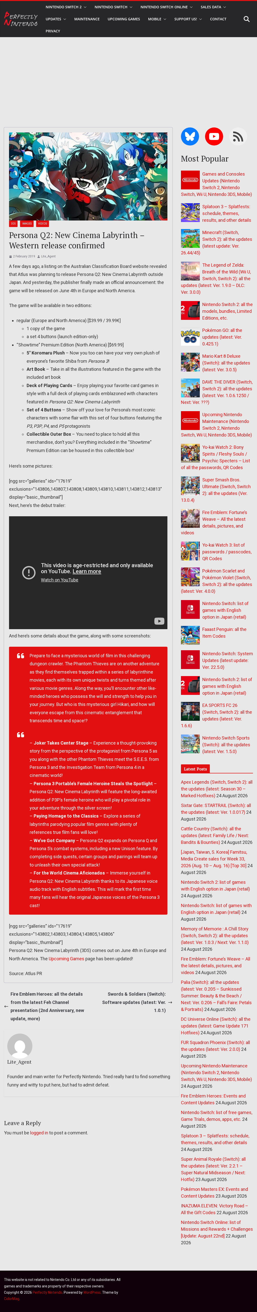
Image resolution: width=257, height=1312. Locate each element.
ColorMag (11, 1299)
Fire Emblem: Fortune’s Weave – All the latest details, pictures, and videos (215, 965)
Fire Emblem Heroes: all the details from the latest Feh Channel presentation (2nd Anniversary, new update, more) (47, 1006)
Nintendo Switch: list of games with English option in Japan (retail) (225, 610)
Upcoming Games (66, 958)
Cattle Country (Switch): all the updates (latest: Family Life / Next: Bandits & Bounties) (215, 835)
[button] (84, 7)
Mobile (154, 19)
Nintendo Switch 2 (64, 7)
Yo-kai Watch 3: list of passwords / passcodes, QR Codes (226, 551)
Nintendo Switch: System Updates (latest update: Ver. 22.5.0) (227, 660)
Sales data (211, 7)
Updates (53, 19)
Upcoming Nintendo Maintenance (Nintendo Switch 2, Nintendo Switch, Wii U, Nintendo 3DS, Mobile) (216, 1072)
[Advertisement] (128, 75)
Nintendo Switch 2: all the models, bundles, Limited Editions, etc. (227, 311)
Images (27, 223)
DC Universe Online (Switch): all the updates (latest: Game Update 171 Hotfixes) (215, 1025)
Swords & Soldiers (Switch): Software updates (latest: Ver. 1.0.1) (134, 1002)
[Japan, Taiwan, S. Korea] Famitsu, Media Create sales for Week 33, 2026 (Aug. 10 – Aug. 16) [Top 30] (214, 858)
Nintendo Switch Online (164, 7)
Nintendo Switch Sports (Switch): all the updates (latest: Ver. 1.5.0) (226, 744)
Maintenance (87, 19)
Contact (218, 19)
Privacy (53, 31)
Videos (42, 223)
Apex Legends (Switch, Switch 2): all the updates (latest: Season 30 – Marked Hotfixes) (216, 788)
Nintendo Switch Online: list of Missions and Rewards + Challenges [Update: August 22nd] (217, 1229)
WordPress (92, 1292)
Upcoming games (124, 19)
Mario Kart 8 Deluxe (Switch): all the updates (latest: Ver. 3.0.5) (226, 362)
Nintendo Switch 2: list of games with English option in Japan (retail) (227, 686)
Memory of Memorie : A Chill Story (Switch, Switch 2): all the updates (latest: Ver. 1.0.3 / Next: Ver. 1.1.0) (215, 935)
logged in (39, 1132)
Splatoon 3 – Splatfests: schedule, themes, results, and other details (226, 213)
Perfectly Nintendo (47, 1292)
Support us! (185, 19)
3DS (13, 223)
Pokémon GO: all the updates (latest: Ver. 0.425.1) (222, 337)
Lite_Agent (48, 256)
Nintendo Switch (111, 7)
